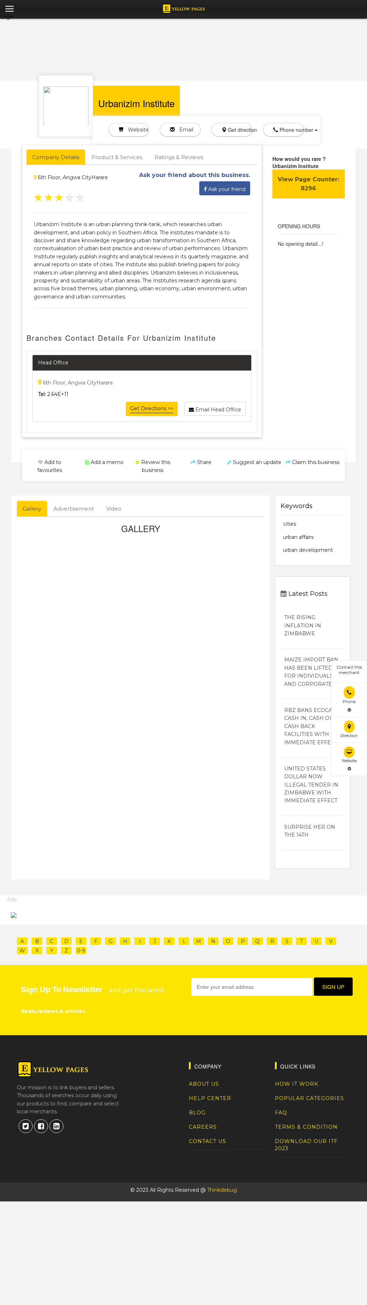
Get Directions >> (151, 408)
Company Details (55, 157)
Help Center (210, 1098)
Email (184, 129)
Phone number (291, 129)
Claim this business (315, 462)
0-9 (81, 950)
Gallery (32, 508)
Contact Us (207, 1141)
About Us (204, 1084)
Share (203, 462)
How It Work (296, 1084)
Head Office (53, 362)
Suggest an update (256, 462)
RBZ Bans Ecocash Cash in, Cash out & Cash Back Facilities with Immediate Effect (312, 726)
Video (113, 508)
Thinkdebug (222, 1190)
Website (136, 129)
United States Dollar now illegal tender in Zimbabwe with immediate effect (311, 784)
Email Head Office (217, 409)
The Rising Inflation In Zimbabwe (302, 625)
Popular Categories (309, 1098)
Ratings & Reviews (178, 157)
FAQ (281, 1112)
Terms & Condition (306, 1127)
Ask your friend (226, 189)
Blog (197, 1112)
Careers (203, 1127)
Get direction (239, 129)
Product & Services (116, 157)
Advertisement (73, 508)
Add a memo (106, 462)
